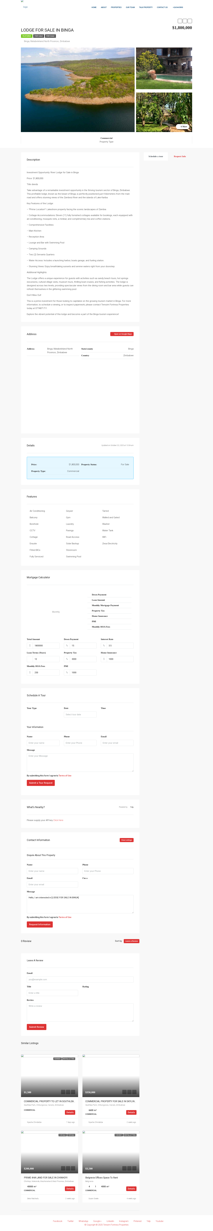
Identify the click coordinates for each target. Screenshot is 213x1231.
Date (66, 708)
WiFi (104, 537)
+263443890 (177, 7)
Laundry (70, 524)
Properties (116, 7)
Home (94, 7)
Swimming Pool (73, 556)
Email (103, 736)
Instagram (124, 1221)
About (104, 7)
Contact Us (162, 7)
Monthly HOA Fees (36, 666)
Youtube (159, 1221)
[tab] (156, 156)
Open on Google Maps (123, 334)
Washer (106, 524)
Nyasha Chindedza (34, 1122)
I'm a (85, 878)
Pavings (70, 530)
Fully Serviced (36, 556)
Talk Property (146, 7)
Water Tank (107, 530)
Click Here (58, 820)
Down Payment (71, 639)
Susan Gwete (93, 1199)
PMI (66, 666)
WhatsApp (83, 1221)
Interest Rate (107, 639)
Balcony (33, 517)
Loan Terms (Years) (36, 653)
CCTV (32, 530)
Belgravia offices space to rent (101, 1177)
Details (70, 1112)
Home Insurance (109, 653)
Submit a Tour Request (40, 783)
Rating (85, 986)
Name (29, 736)
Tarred (105, 511)
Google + (97, 1221)
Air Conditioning (37, 511)
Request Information (39, 924)
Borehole (34, 524)
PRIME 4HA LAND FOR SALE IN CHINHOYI (46, 1177)
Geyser (69, 511)
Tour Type (32, 708)
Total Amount (33, 639)
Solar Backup (72, 543)
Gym (68, 517)
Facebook (58, 1221)
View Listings (126, 840)
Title (29, 986)
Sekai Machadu (33, 1199)
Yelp (148, 1221)
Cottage (34, 537)
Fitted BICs (35, 550)
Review (30, 1000)
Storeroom (71, 550)
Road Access (72, 537)
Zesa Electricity (109, 543)
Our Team (130, 7)
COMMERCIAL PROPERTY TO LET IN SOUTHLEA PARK (52, 1101)
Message (31, 750)
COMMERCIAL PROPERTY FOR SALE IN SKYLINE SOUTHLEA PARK (119, 1101)
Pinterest (137, 1221)
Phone (67, 736)
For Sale (39, 36)
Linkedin (110, 1221)
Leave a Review (131, 941)
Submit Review (36, 1027)
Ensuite (33, 543)
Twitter (70, 1221)
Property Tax (70, 653)
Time (103, 708)
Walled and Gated (111, 517)
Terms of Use (65, 775)
